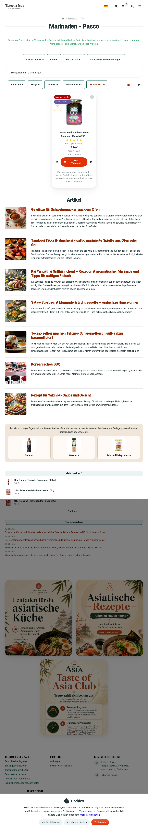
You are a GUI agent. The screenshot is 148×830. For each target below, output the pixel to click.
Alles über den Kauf (17, 757)
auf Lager (36, 72)
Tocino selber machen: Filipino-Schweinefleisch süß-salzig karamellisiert (77, 335)
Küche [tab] (54, 59)
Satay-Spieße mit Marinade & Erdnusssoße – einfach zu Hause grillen (85, 302)
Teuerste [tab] (53, 84)
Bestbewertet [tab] (97, 84)
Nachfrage (54, 761)
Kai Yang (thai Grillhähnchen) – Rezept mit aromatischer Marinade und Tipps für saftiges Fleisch (85, 273)
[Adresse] (96, 762)
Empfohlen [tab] (17, 84)
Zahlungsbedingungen (16, 765)
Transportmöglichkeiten (16, 770)
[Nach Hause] (14, 6)
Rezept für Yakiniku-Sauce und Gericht (61, 395)
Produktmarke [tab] (34, 59)
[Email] (115, 6)
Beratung (55, 757)
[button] (57, 162)
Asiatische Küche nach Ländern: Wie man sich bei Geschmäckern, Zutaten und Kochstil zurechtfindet (55, 532)
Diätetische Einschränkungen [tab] (106, 59)
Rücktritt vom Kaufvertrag (17, 778)
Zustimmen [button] (100, 822)
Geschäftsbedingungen (16, 761)
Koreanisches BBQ (45, 364)
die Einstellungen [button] (51, 822)
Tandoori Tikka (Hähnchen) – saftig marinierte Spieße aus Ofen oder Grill (84, 242)
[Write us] (96, 775)
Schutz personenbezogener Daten (22, 783)
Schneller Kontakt (109, 775)
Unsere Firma (35, 791)
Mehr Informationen (90, 814)
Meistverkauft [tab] (74, 84)
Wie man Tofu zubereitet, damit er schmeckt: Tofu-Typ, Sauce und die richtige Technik (48, 555)
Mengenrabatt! (18, 72)
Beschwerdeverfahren (16, 774)
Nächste (72, 511)
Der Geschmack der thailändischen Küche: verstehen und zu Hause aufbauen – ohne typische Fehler (55, 540)
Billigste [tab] (35, 84)
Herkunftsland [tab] (74, 59)
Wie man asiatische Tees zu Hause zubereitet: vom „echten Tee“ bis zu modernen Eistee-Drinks (53, 547)
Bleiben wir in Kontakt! (60, 765)
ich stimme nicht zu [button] (77, 822)
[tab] (128, 85)
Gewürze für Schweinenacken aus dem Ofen (65, 209)
